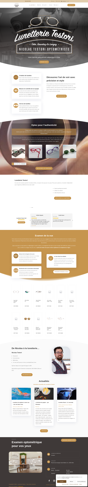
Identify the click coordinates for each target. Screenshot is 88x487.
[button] (72, 228)
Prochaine (23, 163)
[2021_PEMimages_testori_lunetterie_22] (32, 209)
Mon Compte (58, 1)
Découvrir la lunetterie (62, 198)
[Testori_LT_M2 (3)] (69, 157)
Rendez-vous (71, 5)
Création (39, 5)
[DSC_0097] (18, 157)
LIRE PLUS (44, 439)
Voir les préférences (81, 481)
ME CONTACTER (61, 96)
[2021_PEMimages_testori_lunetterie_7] (32, 217)
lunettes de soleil (65, 412)
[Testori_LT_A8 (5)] (35, 157)
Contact (80, 484)
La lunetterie (32, 5)
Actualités (44, 5)
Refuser (71, 481)
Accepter (62, 481)
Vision (21, 414)
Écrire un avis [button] (21, 230)
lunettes (14, 414)
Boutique (52, 1)
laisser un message (56, 461)
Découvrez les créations (44, 168)
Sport (19, 414)
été (16, 414)
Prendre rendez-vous (61, 279)
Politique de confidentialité (73, 484)
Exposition (37, 414)
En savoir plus (27, 382)
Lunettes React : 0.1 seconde (65, 410)
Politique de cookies (65, 484)
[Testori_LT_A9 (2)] (52, 157)
